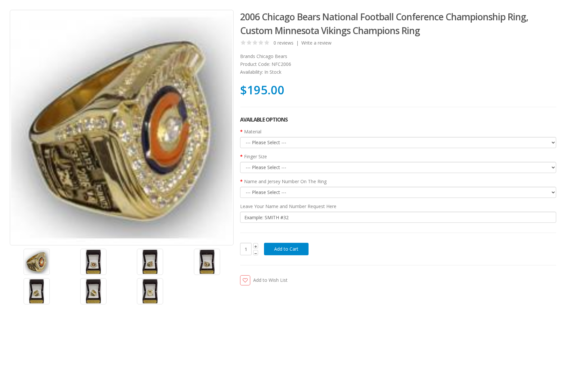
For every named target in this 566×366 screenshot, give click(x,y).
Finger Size (255, 156)
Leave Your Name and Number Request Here (288, 206)
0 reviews (283, 43)
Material (252, 131)
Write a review (316, 43)
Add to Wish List (270, 280)
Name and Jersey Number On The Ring (285, 181)
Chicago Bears (271, 56)
